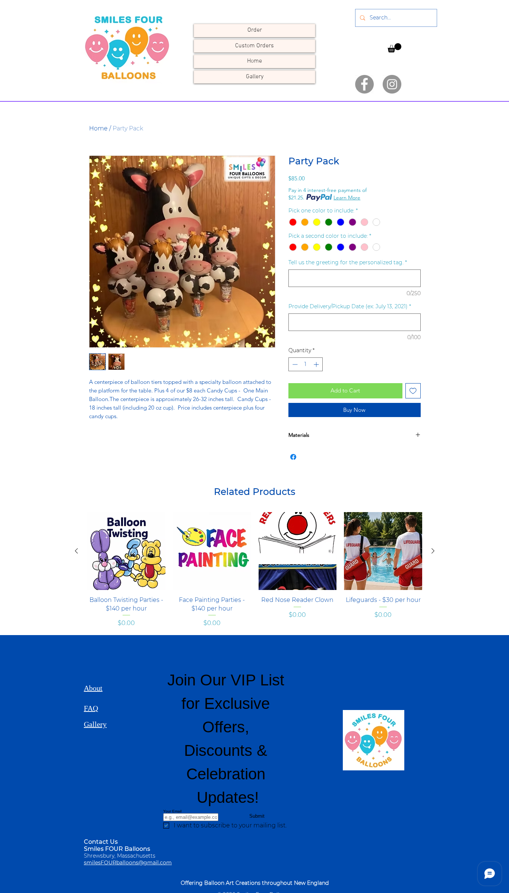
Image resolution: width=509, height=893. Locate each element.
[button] (394, 52)
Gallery (254, 77)
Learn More (346, 197)
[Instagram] (392, 84)
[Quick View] (126, 551)
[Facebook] (364, 84)
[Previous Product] (76, 550)
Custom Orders (254, 46)
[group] (254, 574)
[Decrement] (294, 364)
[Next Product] (433, 550)
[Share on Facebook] (293, 456)
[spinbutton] (305, 364)
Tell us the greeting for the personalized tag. (347, 262)
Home (254, 61)
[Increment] (317, 364)
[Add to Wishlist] (413, 390)
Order (254, 30)
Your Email (172, 811)
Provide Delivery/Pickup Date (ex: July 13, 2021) (349, 306)
